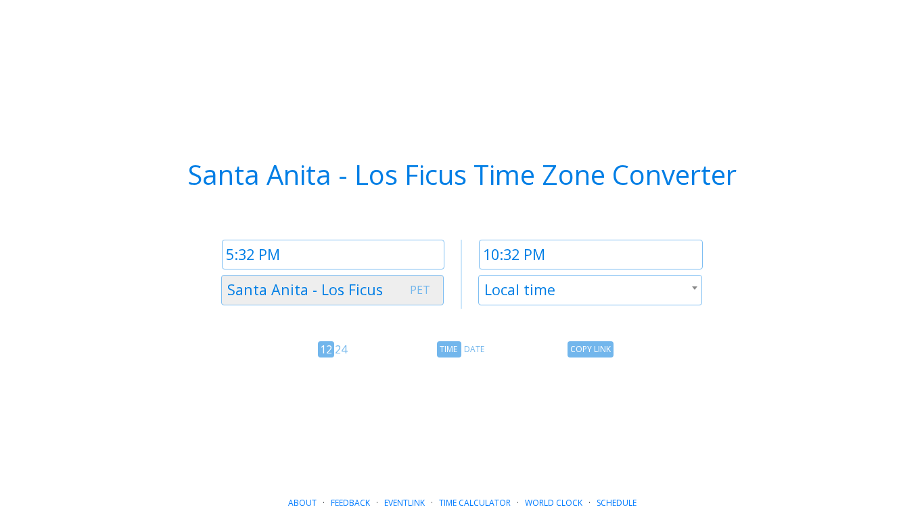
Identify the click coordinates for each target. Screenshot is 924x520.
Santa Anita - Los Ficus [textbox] (305, 289)
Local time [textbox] (519, 289)
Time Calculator (475, 502)
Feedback (350, 502)
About (302, 502)
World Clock (553, 502)
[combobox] (332, 290)
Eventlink (404, 502)
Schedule (617, 502)
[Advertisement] (462, 422)
